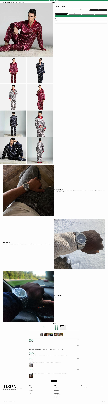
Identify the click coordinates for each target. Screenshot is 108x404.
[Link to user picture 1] (31, 365)
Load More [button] (54, 381)
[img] (31, 339)
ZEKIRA (9, 401)
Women (30, 393)
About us (55, 397)
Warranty (56, 20)
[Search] (102, 2)
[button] (57, 325)
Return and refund (57, 391)
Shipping (56, 18)
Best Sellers (30, 390)
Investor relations (57, 396)
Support (30, 394)
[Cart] (104, 2)
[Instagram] (102, 401)
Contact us (56, 399)
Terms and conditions (57, 394)
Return (56, 22)
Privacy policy (56, 390)
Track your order (56, 387)
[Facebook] (101, 401)
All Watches (30, 387)
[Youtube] (104, 401)
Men (29, 391)
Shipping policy (56, 393)
